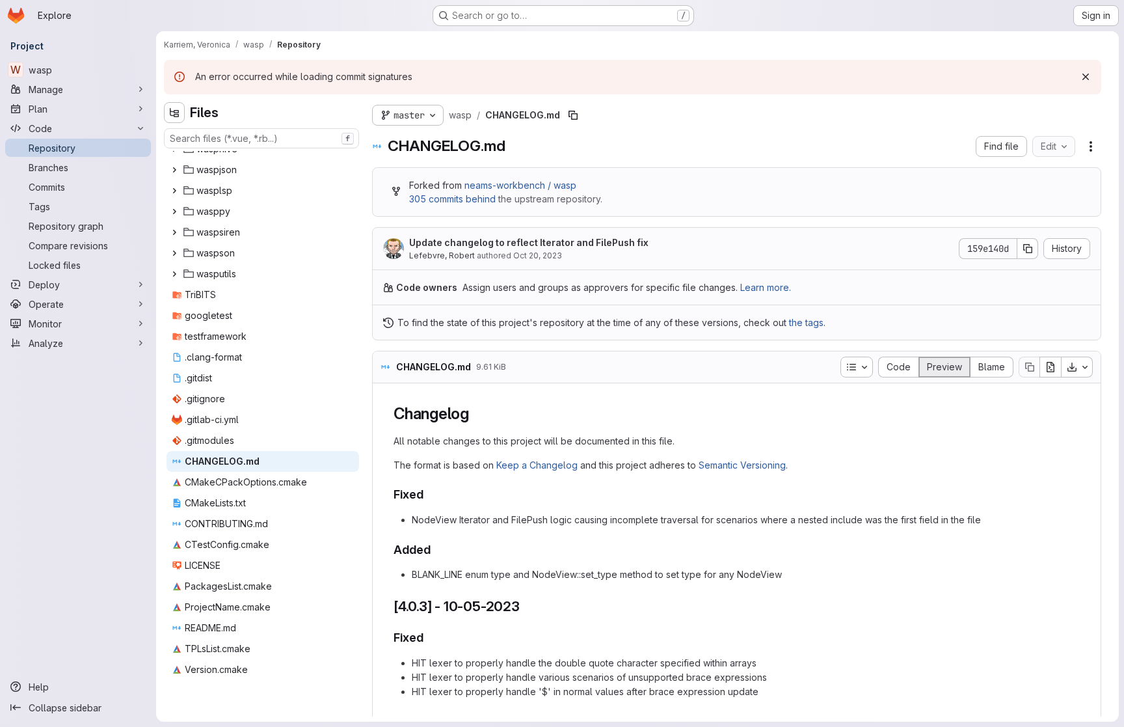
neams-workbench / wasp (520, 185)
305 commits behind (452, 198)
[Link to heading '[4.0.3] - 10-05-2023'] (527, 606)
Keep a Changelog (537, 465)
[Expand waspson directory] (174, 253)
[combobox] (261, 138)
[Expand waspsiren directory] (174, 232)
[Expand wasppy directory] (174, 211)
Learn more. (765, 287)
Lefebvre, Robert (442, 255)
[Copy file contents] (1029, 367)
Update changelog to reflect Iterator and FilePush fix (529, 242)
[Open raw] (1050, 367)
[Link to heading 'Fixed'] (429, 494)
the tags (806, 322)
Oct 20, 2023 (537, 255)
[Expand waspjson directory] (174, 170)
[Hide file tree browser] (174, 112)
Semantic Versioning (742, 465)
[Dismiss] (1085, 77)
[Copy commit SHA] (1027, 248)
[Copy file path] (573, 115)
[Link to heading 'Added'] (437, 549)
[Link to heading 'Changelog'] (477, 413)
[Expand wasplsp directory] (174, 191)
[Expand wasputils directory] (174, 274)
